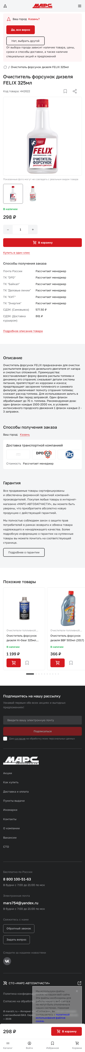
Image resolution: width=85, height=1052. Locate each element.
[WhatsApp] (73, 96)
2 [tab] (36, 674)
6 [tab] (47, 674)
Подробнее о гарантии (24, 552)
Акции (7, 773)
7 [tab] (50, 674)
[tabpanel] (24, 628)
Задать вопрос (16, 939)
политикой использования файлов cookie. (53, 1018)
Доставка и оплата (16, 791)
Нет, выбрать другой (25, 40)
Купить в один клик (16, 252)
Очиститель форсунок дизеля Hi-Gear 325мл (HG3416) (22, 638)
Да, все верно (20, 29)
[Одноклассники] (67, 96)
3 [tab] (39, 674)
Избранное (52, 1047)
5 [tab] (44, 674)
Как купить (11, 782)
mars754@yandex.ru (20, 903)
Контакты (9, 819)
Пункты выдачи (14, 800)
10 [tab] (58, 674)
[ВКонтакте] (60, 96)
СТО (6, 846)
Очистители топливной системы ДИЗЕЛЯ (21, 631)
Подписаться (43, 731)
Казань (25, 434)
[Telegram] (54, 96)
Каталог (8, 1047)
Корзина (77, 1047)
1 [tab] (30, 674)
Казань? (34, 19)
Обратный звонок (19, 928)
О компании (11, 828)
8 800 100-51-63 (17, 879)
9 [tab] (55, 674)
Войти (29, 1047)
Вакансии (10, 837)
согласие (20, 738)
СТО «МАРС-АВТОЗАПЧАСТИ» (29, 983)
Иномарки (10, 809)
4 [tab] (41, 674)
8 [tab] (52, 674)
